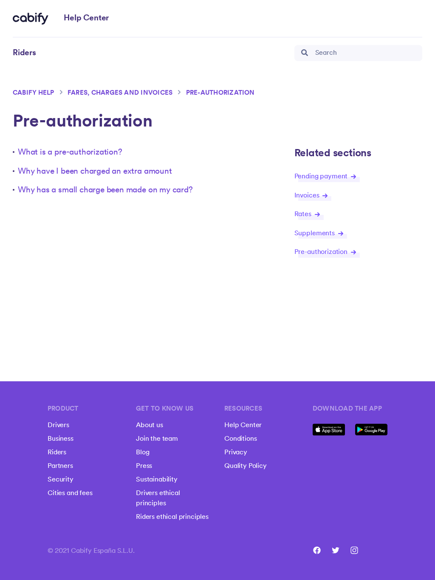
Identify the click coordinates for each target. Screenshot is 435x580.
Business (60, 439)
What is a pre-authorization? (70, 153)
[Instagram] (354, 550)
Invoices (307, 195)
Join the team (157, 439)
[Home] (30, 19)
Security (60, 479)
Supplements (315, 233)
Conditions (240, 439)
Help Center (243, 425)
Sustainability (157, 479)
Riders (57, 452)
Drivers (58, 425)
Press (144, 466)
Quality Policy (245, 466)
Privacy (235, 452)
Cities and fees (70, 493)
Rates (303, 214)
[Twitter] (335, 550)
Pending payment (321, 176)
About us (149, 425)
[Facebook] (317, 550)
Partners (60, 466)
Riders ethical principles (172, 517)
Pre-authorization (220, 93)
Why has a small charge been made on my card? (105, 190)
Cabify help (33, 93)
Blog (142, 452)
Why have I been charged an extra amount (95, 172)
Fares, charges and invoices (120, 93)
